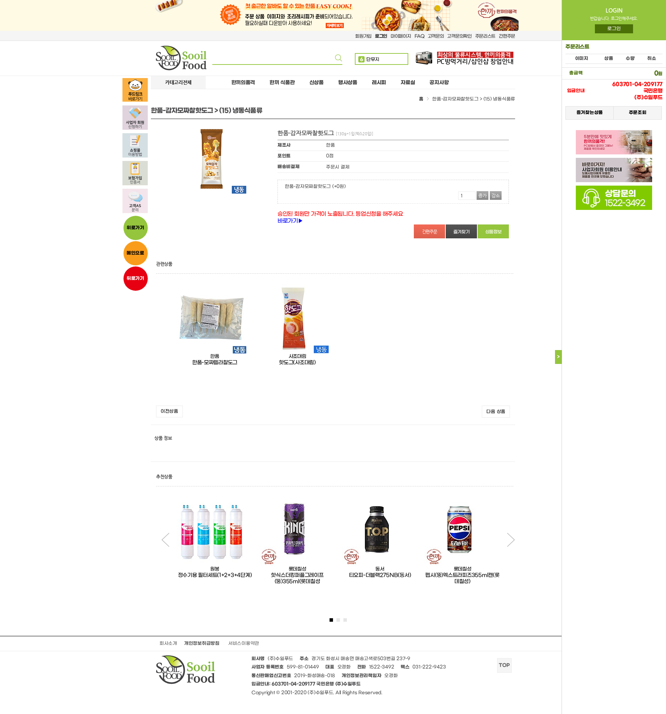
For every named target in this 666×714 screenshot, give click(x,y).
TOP (504, 665)
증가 (482, 195)
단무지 (370, 59)
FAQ (419, 36)
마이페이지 (401, 36)
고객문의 (436, 36)
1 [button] (331, 620)
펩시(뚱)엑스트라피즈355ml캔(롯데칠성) (462, 578)
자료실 (408, 82)
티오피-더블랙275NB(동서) (380, 575)
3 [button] (345, 620)
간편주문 (507, 36)
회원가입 (363, 36)
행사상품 (347, 82)
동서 (379, 569)
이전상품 (169, 411)
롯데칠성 (297, 569)
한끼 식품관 (282, 82)
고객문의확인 (459, 36)
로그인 (614, 28)
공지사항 (439, 82)
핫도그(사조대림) (297, 362)
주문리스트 (485, 36)
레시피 (379, 82)
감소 (496, 195)
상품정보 (493, 232)
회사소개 (168, 643)
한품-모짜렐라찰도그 (214, 362)
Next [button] (511, 540)
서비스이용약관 (243, 643)
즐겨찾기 (461, 232)
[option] (215, 343)
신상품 (316, 82)
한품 (214, 356)
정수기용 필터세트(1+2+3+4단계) (215, 575)
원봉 (214, 569)
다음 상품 (495, 411)
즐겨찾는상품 (589, 113)
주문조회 (637, 113)
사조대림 (297, 356)
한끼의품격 (243, 82)
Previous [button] (165, 540)
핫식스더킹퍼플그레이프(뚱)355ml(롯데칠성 (297, 578)
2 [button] (338, 620)
